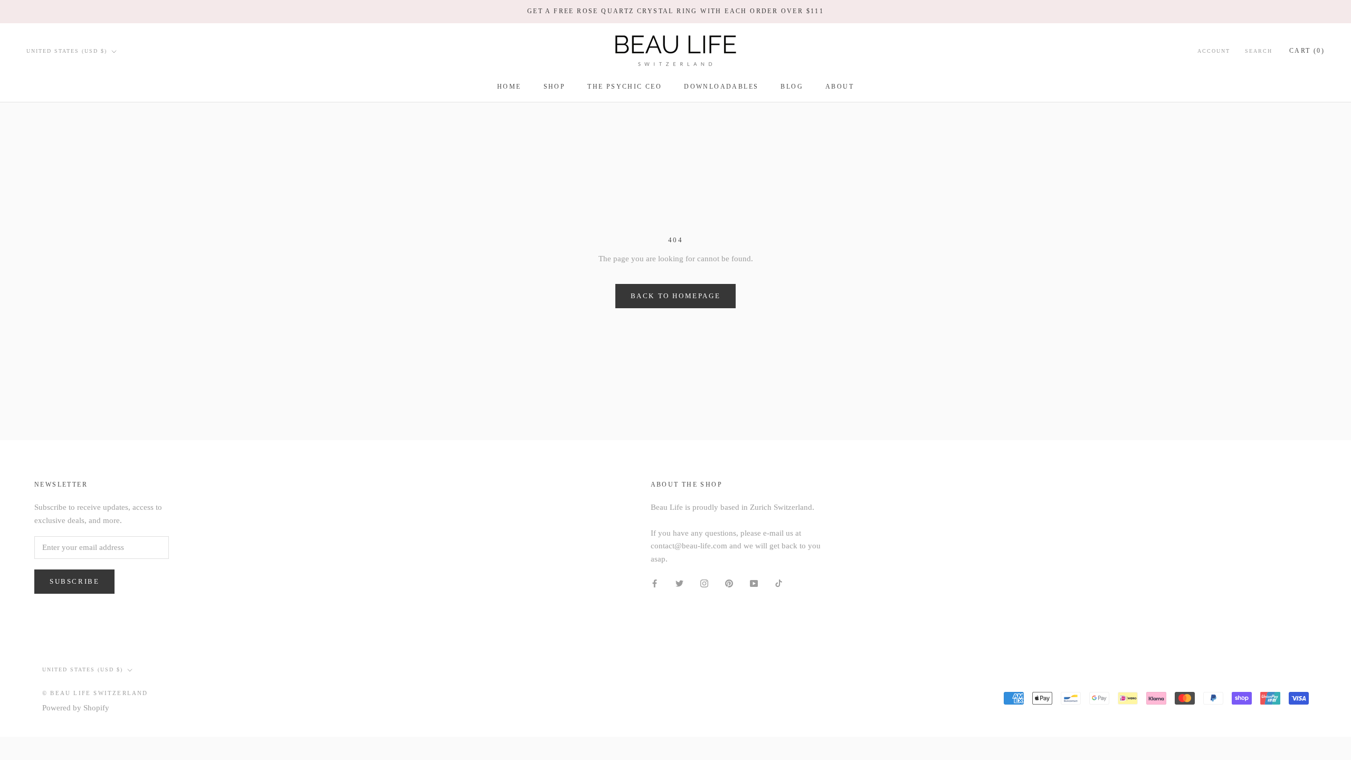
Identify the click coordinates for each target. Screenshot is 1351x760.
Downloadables (721, 86)
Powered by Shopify (75, 708)
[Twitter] (679, 583)
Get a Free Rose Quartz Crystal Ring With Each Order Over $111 (675, 11)
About (839, 86)
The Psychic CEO (624, 86)
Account (1213, 51)
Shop (555, 86)
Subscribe (74, 581)
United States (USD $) (66, 51)
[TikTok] (779, 583)
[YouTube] (754, 583)
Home (509, 86)
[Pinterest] (729, 583)
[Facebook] (655, 583)
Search (1258, 51)
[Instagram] (704, 583)
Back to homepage (676, 296)
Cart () (1307, 50)
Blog (792, 86)
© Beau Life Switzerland (95, 693)
